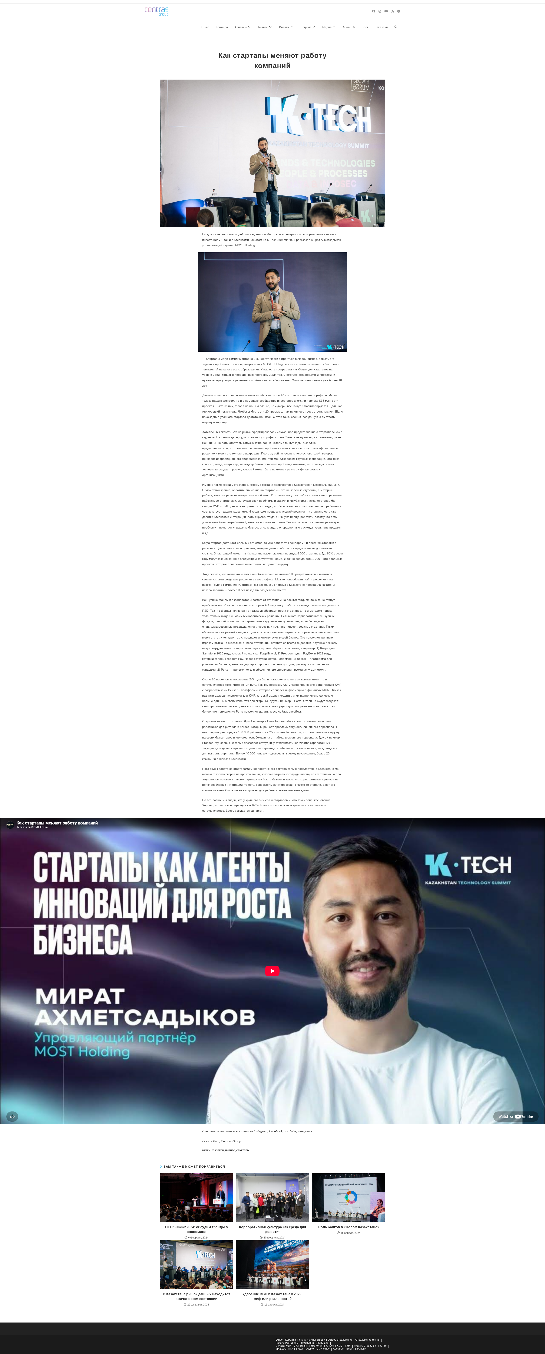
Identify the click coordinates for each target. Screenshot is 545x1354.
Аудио (310, 1348)
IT (213, 1150)
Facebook (276, 1131)
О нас (279, 1339)
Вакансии (360, 1348)
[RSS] (393, 11)
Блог (349, 1348)
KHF (347, 1345)
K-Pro (383, 1345)
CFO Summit (301, 1345)
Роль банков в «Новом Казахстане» (348, 1227)
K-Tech (219, 1150)
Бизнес (280, 1343)
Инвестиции (317, 1339)
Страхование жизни (367, 1339)
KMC (340, 1345)
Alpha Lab (322, 1342)
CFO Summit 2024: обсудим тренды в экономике (196, 1229)
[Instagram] (380, 11)
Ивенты (280, 1346)
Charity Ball (370, 1345)
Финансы (304, 1340)
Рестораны (291, 1342)
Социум (358, 1346)
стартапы (243, 1150)
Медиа (280, 1349)
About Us (338, 1348)
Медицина (307, 1342)
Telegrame (305, 1131)
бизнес (230, 1150)
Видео (300, 1348)
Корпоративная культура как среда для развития (272, 1229)
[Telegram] (399, 11)
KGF (288, 1345)
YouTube (290, 1131)
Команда (290, 1339)
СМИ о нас (323, 1348)
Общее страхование (340, 1339)
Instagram (260, 1131)
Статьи (288, 1348)
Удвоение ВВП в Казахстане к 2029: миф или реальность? (272, 1296)
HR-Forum (317, 1345)
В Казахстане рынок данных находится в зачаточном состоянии (196, 1296)
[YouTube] (386, 11)
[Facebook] (373, 11)
